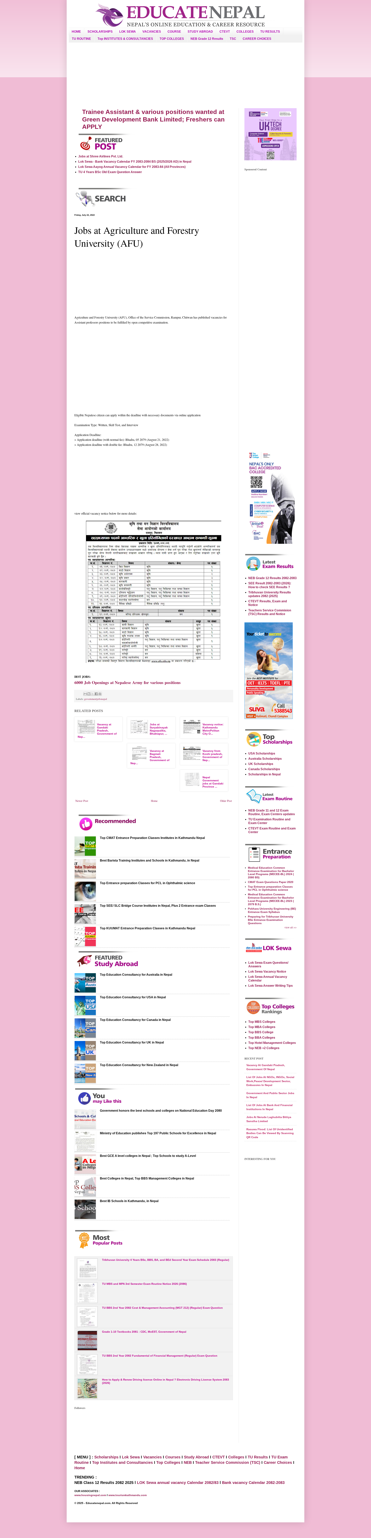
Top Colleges (168, 1462)
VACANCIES (151, 31)
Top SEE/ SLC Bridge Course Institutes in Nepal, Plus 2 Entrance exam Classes (158, 905)
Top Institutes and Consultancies (122, 1462)
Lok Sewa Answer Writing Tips (270, 985)
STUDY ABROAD (200, 31)
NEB (188, 1462)
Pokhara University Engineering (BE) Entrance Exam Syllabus (272, 910)
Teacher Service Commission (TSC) (228, 1462)
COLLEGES (245, 31)
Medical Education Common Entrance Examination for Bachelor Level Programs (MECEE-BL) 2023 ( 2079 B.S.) (271, 899)
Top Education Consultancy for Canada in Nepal (135, 1019)
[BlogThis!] (89, 694)
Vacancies (152, 1457)
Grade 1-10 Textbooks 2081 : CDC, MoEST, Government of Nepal (144, 1331)
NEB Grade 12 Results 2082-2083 (272, 578)
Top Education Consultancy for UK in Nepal (132, 1042)
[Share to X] (92, 694)
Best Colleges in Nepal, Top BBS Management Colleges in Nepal (147, 1178)
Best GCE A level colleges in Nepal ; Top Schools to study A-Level (148, 1155)
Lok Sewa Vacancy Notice (267, 971)
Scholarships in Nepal (264, 774)
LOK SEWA (127, 31)
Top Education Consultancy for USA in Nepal (133, 997)
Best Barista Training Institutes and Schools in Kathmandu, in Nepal (149, 860)
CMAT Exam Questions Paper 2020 (270, 882)
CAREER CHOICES (257, 38)
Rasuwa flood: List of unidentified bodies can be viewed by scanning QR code (270, 1133)
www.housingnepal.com (90, 1495)
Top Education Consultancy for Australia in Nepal (136, 974)
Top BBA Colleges (261, 1037)
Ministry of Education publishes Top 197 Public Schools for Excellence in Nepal (158, 1133)
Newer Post (81, 801)
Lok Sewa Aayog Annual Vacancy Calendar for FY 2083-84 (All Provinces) (132, 166)
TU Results (258, 1457)
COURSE (174, 31)
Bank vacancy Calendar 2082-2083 (253, 1482)
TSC (233, 38)
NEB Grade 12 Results (207, 38)
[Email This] (85, 694)
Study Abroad (196, 1457)
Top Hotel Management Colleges (272, 1042)
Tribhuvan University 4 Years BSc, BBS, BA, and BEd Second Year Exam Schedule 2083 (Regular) (165, 1259)
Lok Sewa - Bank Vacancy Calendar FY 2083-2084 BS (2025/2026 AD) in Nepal (134, 161)
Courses (172, 1457)
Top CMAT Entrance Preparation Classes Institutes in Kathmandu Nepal (152, 838)
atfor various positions (127, 682)
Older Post (226, 801)
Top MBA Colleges (261, 1027)
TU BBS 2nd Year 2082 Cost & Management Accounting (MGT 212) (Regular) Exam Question (162, 1307)
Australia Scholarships (265, 758)
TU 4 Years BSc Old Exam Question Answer (110, 172)
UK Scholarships (260, 764)
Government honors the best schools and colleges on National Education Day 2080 (161, 1110)
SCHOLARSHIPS (100, 31)
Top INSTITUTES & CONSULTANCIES (125, 38)
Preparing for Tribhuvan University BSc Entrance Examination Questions (270, 920)
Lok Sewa (131, 1457)
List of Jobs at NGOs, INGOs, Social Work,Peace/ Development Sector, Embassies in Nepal (270, 1081)
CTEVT (225, 31)
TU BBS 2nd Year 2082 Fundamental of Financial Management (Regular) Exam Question (159, 1355)
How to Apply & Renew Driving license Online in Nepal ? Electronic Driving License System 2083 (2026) (165, 1381)
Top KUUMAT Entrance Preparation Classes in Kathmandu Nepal (147, 928)
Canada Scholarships (264, 769)
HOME (76, 31)
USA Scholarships (261, 753)
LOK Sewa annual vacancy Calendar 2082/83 (178, 1482)
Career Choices (278, 1462)
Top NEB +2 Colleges (263, 1048)
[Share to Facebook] (96, 694)
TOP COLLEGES (172, 38)
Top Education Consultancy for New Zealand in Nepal (139, 1065)
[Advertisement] (185, 75)
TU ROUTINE (81, 38)
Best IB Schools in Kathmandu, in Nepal (129, 1201)
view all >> (290, 927)
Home (154, 801)
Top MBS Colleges (261, 1021)
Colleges (236, 1457)
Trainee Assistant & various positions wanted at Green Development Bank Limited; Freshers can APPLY (153, 119)
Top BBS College (260, 1032)
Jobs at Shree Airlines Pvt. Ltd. (100, 156)
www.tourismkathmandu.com (127, 1495)
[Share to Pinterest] (100, 694)
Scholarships (106, 1457)
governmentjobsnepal (95, 699)
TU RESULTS (270, 31)
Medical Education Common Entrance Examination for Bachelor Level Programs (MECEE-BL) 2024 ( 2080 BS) (271, 872)
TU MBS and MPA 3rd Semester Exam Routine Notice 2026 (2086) (144, 1283)
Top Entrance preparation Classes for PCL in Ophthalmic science (147, 883)
